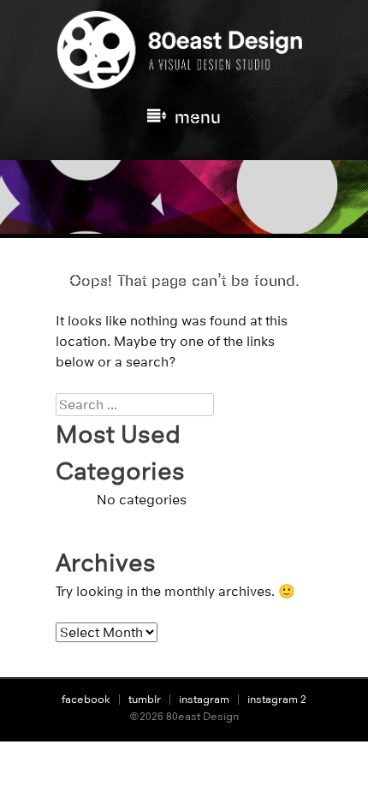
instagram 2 (276, 699)
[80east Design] (184, 82)
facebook (86, 699)
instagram (204, 699)
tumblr (144, 699)
